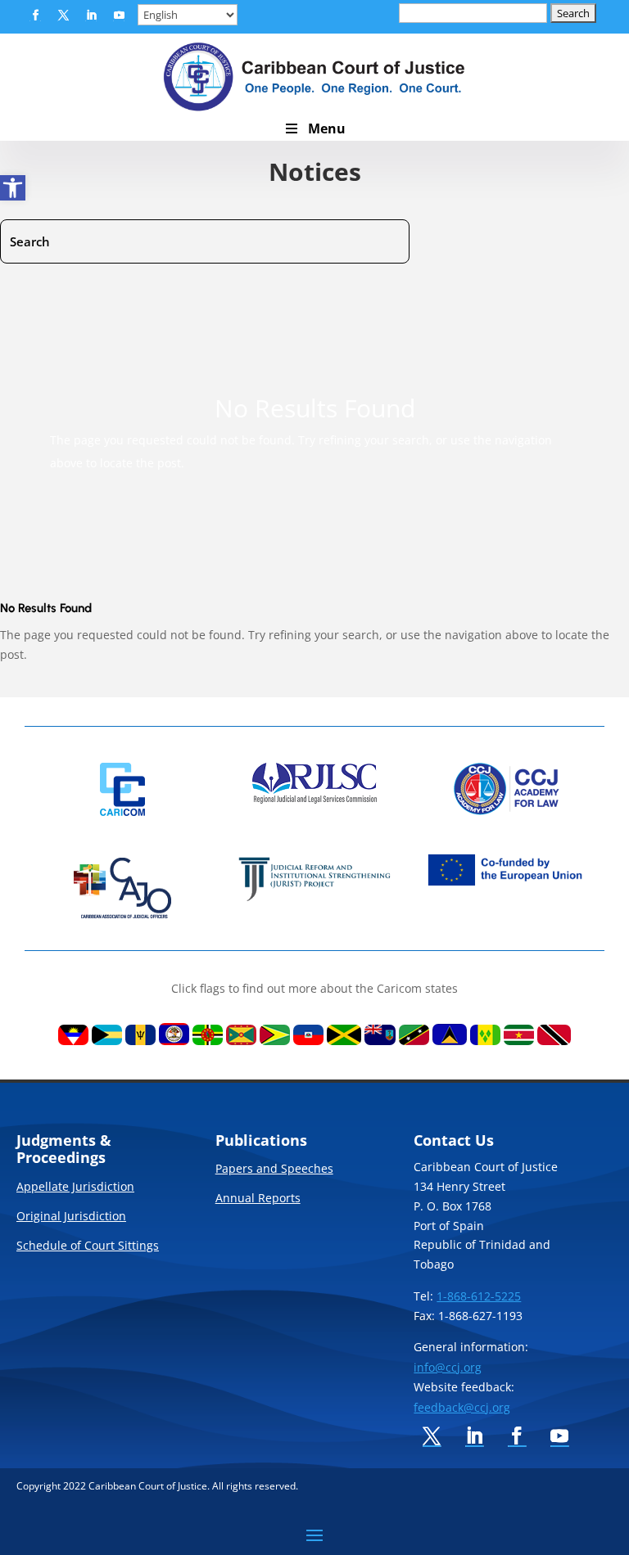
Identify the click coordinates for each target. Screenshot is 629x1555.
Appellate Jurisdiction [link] (75, 1187)
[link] (12, 188)
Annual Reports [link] (258, 1199)
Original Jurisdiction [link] (71, 1217)
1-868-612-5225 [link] (479, 1296)
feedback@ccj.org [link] (462, 1407)
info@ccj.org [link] (448, 1367)
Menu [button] (327, 128)
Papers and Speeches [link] (274, 1169)
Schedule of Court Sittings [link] (87, 1246)
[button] (35, 15)
